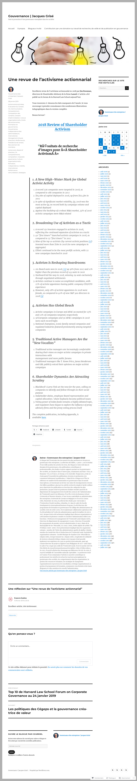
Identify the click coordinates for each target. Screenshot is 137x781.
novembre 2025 (105, 190)
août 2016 (103, 410)
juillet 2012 (104, 520)
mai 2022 (103, 255)
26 (122, 148)
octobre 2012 (104, 514)
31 (113, 152)
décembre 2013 (105, 482)
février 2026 (104, 183)
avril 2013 (103, 500)
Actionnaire (12, 150)
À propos (21, 29)
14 (101, 144)
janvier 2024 (104, 217)
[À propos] (117, 770)
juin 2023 (103, 226)
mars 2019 (104, 340)
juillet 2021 (104, 277)
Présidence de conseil (15, 142)
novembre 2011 (105, 538)
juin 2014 (103, 469)
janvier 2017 (104, 399)
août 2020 (103, 302)
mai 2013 (103, 498)
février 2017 (104, 397)
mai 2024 (103, 212)
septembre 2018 (105, 354)
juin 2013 (103, 496)
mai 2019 (103, 336)
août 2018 (103, 356)
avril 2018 (103, 365)
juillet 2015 (104, 439)
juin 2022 (103, 253)
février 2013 (104, 505)
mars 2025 (104, 205)
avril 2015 (103, 446)
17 (113, 144)
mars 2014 (103, 475)
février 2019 (104, 343)
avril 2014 (103, 473)
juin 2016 (103, 415)
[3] (42, 296)
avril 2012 (103, 527)
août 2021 (103, 275)
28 (101, 152)
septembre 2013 (105, 489)
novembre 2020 (105, 295)
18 (118, 144)
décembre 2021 (105, 266)
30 (109, 152)
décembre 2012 (105, 509)
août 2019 (103, 329)
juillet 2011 (104, 547)
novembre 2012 (105, 511)
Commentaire (84, 661)
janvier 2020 (104, 318)
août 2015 (103, 437)
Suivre (11, 752)
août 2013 (103, 491)
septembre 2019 (105, 327)
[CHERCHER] (127, 88)
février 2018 (104, 370)
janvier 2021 (104, 291)
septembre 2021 (105, 273)
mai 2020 (103, 309)
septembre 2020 (105, 300)
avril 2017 (103, 392)
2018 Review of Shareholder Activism (62, 127)
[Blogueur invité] (122, 770)
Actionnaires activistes (16, 104)
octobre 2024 (104, 208)
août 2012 (103, 518)
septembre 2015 (105, 435)
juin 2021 (103, 280)
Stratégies (22, 172)
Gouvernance (13, 129)
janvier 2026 (104, 185)
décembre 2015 (105, 428)
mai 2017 (103, 390)
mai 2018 (103, 363)
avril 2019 (103, 338)
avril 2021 (103, 284)
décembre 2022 (105, 239)
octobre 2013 (104, 487)
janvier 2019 (104, 345)
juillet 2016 (104, 412)
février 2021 (104, 289)
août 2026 (103, 172)
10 (114, 140)
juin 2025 (103, 199)
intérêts (22, 166)
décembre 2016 (105, 401)
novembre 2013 (105, 484)
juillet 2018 (104, 358)
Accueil (11, 29)
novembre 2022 (105, 241)
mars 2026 (104, 181)
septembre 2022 (105, 246)
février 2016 (104, 424)
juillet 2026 (104, 174)
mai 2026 (103, 176)
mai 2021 (103, 282)
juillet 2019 (104, 331)
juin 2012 (103, 523)
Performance (20, 140)
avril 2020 (103, 311)
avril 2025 (103, 203)
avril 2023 (103, 230)
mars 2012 (103, 529)
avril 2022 (103, 257)
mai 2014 (103, 471)
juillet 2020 (104, 304)
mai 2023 (103, 228)
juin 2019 (103, 334)
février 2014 (104, 478)
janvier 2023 (104, 237)
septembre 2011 (105, 543)
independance (13, 166)
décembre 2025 (105, 187)
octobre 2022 (104, 244)
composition (12, 157)
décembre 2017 (105, 374)
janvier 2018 (104, 372)
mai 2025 (103, 201)
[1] (90, 241)
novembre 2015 (105, 430)
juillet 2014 (104, 466)
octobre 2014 (104, 460)
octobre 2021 (104, 271)
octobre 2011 (104, 541)
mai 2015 (103, 444)
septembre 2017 (105, 381)
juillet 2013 (104, 493)
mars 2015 (103, 448)
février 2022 (104, 262)
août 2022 (103, 248)
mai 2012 (103, 525)
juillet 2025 (104, 196)
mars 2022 (104, 259)
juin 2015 (103, 442)
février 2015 (104, 451)
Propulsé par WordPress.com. (40, 770)
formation (11, 163)
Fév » (122, 155)
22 (105, 148)
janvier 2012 (104, 534)
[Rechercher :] (112, 88)
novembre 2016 (105, 403)
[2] (64, 269)
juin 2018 (103, 361)
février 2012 (104, 532)
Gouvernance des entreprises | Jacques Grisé (15, 96)
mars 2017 (103, 394)
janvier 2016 (104, 426)
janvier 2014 (104, 480)
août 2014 (103, 464)
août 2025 (103, 194)
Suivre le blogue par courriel (25, 734)
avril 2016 (103, 419)
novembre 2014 (105, 457)
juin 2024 (103, 210)
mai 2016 (103, 417)
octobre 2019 (104, 325)
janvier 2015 (104, 453)
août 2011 (103, 545)
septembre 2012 (105, 516)
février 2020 (104, 316)
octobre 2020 (104, 298)
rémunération (13, 172)
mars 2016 (104, 421)
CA (9, 109)
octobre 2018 (104, 352)
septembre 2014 (105, 462)
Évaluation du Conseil (16, 106)
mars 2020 (104, 313)
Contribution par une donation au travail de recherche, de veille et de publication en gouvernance (86, 29)
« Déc (105, 155)
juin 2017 (103, 388)
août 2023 (103, 221)
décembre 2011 (105, 536)
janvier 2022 (104, 264)
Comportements (14, 154)
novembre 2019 (105, 322)
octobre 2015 (104, 433)
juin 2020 (103, 307)
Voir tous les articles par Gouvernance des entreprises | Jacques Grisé (63, 571)
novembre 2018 (105, 349)
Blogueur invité (34, 29)
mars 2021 (103, 286)
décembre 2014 (105, 455)
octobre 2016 (104, 406)
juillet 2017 (104, 385)
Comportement (13, 111)
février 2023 (104, 235)
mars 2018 (103, 367)
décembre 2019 (105, 320)
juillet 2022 (104, 250)
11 (118, 140)
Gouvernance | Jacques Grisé (31, 16)
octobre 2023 (104, 219)
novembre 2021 (105, 268)
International (12, 136)
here (44, 417)
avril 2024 (103, 214)
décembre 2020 (105, 293)
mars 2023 (104, 232)
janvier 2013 (104, 507)
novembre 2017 (105, 376)
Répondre (12, 615)
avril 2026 (103, 178)
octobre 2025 (104, 192)
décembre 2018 (105, 347)
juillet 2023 (104, 223)
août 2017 (103, 383)
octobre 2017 (104, 379)
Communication (16, 109)
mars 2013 (103, 502)
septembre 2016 (105, 408)
